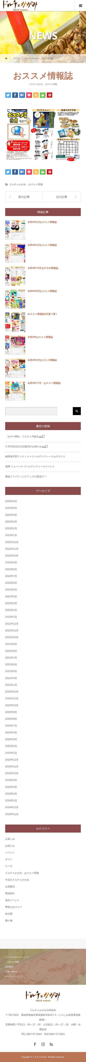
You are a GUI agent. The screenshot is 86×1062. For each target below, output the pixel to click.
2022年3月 (11, 603)
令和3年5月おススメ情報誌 (42, 222)
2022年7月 (11, 576)
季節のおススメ (13, 907)
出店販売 (10, 886)
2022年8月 (11, 569)
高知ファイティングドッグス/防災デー (26, 476)
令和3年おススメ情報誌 (40, 337)
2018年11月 (11, 814)
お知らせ (10, 845)
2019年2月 (11, 793)
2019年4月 (11, 787)
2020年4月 (11, 732)
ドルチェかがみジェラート (17, 957)
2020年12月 (11, 691)
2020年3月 (11, 739)
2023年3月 (11, 521)
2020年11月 (11, 698)
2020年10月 (11, 705)
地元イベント (12, 900)
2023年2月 (11, 528)
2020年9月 (11, 712)
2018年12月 (11, 807)
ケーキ (8, 866)
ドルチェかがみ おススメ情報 (43, 84)
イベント (10, 852)
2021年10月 (11, 637)
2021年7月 (11, 657)
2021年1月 (11, 685)
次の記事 (61, 197)
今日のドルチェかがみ (17, 879)
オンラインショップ (14, 976)
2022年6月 (11, 583)
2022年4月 (11, 596)
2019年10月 (11, 773)
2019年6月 (11, 780)
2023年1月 (11, 535)
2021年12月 (11, 623)
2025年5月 (11, 501)
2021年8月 (11, 651)
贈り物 (8, 920)
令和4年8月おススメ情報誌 (42, 291)
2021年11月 (11, 630)
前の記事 (24, 197)
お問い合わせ (11, 971)
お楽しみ (10, 839)
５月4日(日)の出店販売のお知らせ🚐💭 (26, 446)
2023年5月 (11, 508)
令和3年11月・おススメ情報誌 (44, 383)
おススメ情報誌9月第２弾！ (43, 314)
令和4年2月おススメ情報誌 (42, 245)
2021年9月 (11, 644)
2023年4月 (11, 514)
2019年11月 (11, 766)
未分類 (8, 913)
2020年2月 (11, 746)
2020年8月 (11, 719)
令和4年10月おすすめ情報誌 (43, 268)
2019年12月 (11, 759)
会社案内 (9, 967)
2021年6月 (11, 664)
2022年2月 (11, 610)
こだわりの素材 (12, 962)
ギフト (8, 859)
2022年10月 (11, 555)
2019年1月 (11, 800)
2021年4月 (11, 678)
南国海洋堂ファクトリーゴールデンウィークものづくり (35, 456)
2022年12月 (11, 542)
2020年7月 (11, 725)
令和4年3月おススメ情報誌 (42, 360)
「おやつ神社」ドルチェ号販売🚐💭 (25, 436)
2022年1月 (11, 617)
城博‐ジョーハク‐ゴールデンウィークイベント (30, 466)
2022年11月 (11, 549)
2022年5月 (11, 589)
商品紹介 (10, 893)
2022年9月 (11, 562)
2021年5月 (11, 671)
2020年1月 (11, 753)
